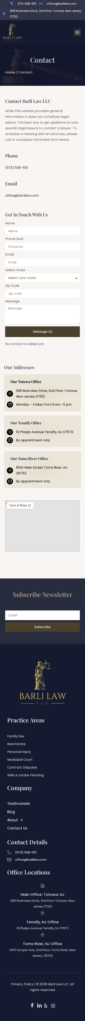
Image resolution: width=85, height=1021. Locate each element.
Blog (11, 811)
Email (9, 255)
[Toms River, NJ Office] (42, 935)
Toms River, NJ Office (42, 943)
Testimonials (18, 803)
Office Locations (28, 872)
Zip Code (12, 286)
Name (10, 224)
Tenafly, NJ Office (42, 922)
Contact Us (17, 828)
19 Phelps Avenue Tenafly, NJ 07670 (42, 928)
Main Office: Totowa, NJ (42, 894)
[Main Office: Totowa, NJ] (42, 885)
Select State (15, 270)
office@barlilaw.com (22, 195)
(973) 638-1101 (16, 167)
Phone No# (14, 239)
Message (12, 302)
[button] (77, 32)
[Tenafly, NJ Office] (42, 913)
